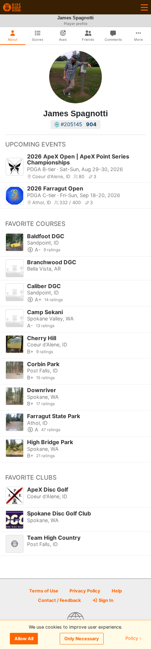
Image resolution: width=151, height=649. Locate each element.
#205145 (78, 124)
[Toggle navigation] (144, 7)
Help (117, 590)
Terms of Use (43, 590)
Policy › (133, 638)
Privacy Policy (85, 590)
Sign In (105, 600)
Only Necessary (81, 638)
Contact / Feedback (59, 600)
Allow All (23, 638)
